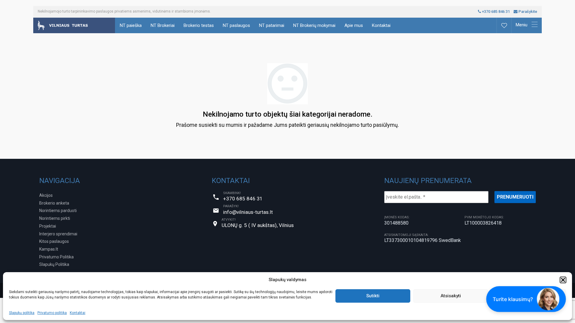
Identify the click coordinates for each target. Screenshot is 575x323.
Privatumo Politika (56, 257)
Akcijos (46, 195)
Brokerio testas (199, 25)
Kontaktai (77, 313)
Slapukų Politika (54, 264)
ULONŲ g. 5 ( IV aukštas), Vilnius (258, 225)
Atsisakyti (451, 295)
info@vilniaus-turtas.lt (248, 212)
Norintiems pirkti (54, 218)
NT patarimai (271, 25)
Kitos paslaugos (54, 241)
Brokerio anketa (54, 203)
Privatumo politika (52, 313)
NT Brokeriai (163, 25)
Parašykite (527, 11)
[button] (563, 280)
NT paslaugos (236, 25)
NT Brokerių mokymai (314, 25)
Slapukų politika (21, 313)
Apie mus (353, 25)
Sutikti (372, 295)
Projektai (47, 226)
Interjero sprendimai (58, 233)
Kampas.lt (48, 249)
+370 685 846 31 (495, 11)
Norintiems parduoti (58, 210)
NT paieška (131, 25)
